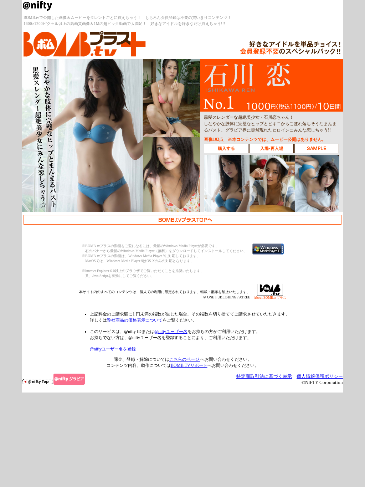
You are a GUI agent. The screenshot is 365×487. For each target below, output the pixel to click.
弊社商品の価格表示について (135, 320)
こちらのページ (184, 359)
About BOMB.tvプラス (270, 297)
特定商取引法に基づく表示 (264, 376)
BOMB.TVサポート (189, 365)
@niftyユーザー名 (170, 331)
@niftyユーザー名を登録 (113, 349)
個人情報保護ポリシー (320, 376)
